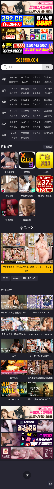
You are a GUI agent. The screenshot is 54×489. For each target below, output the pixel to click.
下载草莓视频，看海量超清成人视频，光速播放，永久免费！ (27, 269)
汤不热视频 (48, 133)
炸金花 (25, 82)
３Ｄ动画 (48, 88)
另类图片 (48, 115)
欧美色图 (36, 110)
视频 (4, 90)
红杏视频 (13, 137)
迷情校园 (13, 126)
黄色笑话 (36, 126)
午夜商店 (25, 133)
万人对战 (36, 77)
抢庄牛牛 (48, 82)
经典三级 (25, 104)
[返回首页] (50, 483)
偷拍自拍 (25, 99)
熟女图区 (36, 115)
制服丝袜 (13, 104)
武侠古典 (48, 122)
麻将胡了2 (13, 82)
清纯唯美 (25, 115)
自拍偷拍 (25, 88)
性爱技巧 (48, 126)
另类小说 (25, 126)
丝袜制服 (25, 93)
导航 (4, 135)
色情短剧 (25, 137)
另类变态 (48, 104)
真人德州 (25, 77)
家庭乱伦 (25, 122)
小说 (4, 123)
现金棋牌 (36, 82)
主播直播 (36, 93)
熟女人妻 (13, 93)
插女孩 (13, 133)
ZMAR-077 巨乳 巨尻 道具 (24, 278)
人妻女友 (36, 122)
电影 (4, 101)
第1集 (5, 278)
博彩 (4, 79)
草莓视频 (36, 133)
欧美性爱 (48, 99)
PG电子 (13, 77)
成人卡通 (36, 99)
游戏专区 (48, 77)
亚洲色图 (25, 110)
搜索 (48, 67)
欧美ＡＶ (36, 88)
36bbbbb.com (27, 60)
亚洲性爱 (13, 99)
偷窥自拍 (13, 110)
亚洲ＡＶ (13, 88)
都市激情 (13, 122)
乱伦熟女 (36, 104)
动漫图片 (48, 110)
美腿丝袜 (13, 115)
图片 (4, 112)
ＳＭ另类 (48, 93)
